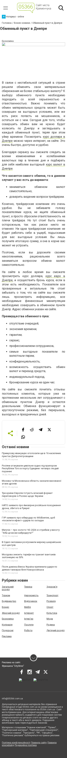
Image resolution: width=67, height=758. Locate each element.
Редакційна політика (26, 745)
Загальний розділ (8, 588)
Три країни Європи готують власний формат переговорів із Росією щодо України (27, 494)
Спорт (50, 607)
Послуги (29, 624)
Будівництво (9, 601)
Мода (50, 618)
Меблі (27, 607)
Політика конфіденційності (16, 742)
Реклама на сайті (11, 662)
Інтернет (29, 613)
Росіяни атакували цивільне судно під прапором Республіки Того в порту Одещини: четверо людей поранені (30, 468)
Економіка (8, 618)
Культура (52, 613)
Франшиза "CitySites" (13, 666)
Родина (51, 624)
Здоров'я (52, 586)
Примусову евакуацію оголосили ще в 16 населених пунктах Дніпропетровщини (31, 455)
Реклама (7, 636)
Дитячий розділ (56, 630)
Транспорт (52, 595)
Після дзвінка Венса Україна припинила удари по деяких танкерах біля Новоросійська (29, 568)
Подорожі (7, 630)
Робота (28, 630)
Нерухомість (31, 595)
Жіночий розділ (11, 613)
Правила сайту (39, 742)
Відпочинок (30, 601)
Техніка (28, 586)
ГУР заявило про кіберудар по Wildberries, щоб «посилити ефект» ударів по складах (28, 519)
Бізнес (5, 607)
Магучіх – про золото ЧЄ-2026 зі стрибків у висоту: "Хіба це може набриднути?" (31, 531)
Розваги (51, 601)
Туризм (6, 595)
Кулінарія (7, 624)
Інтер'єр (28, 618)
